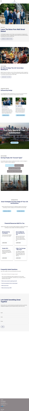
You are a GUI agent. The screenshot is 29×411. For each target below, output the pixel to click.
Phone (2, 321)
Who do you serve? (5, 285)
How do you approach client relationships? (9, 283)
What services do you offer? (7, 287)
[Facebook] (1, 406)
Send (3, 326)
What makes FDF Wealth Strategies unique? (10, 274)
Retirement (2, 410)
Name (2, 312)
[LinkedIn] (2, 406)
